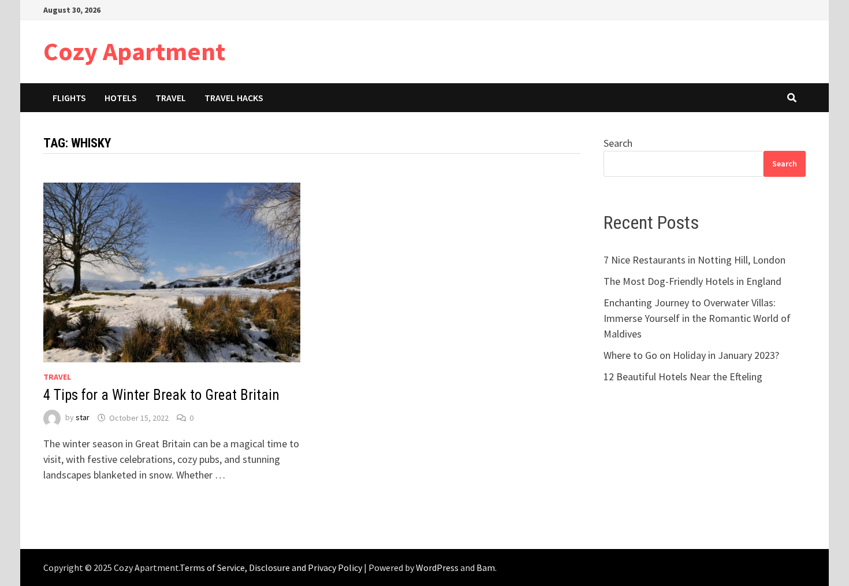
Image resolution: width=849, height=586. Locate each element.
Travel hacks (233, 97)
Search (618, 143)
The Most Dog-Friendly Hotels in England (692, 281)
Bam (485, 567)
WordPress (437, 567)
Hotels (121, 97)
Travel (170, 97)
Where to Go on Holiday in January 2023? (691, 355)
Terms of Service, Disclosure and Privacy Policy (271, 567)
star (83, 418)
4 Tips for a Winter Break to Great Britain (161, 395)
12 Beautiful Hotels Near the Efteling (683, 376)
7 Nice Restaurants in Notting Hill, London (694, 259)
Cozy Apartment (134, 51)
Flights (69, 97)
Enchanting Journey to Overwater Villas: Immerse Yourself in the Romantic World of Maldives (697, 318)
